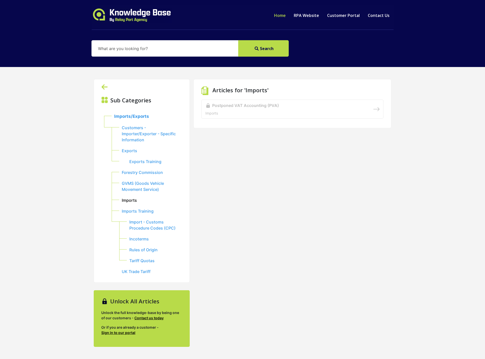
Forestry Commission (142, 172)
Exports (129, 150)
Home (280, 15)
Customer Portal (343, 15)
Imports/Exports (131, 116)
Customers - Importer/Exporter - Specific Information (149, 133)
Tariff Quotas (142, 260)
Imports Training (138, 211)
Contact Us (379, 15)
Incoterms (139, 238)
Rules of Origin (143, 249)
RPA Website (306, 15)
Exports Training (145, 161)
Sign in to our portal (118, 332)
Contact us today (149, 318)
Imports (129, 200)
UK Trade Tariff (136, 271)
